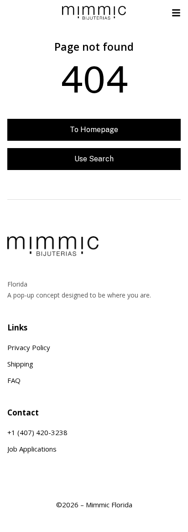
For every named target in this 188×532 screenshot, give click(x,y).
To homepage (94, 129)
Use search (94, 158)
